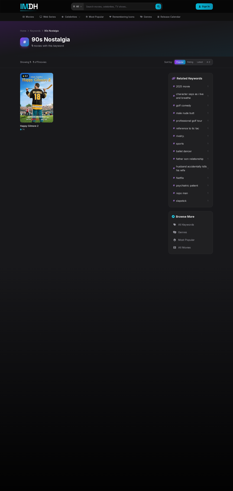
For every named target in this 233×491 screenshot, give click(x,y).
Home (23, 30)
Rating (190, 62)
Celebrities (71, 16)
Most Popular (96, 16)
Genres (148, 16)
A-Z (208, 62)
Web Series (49, 16)
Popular (180, 62)
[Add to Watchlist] (49, 76)
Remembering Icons (123, 16)
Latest (200, 62)
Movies (30, 16)
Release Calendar (170, 16)
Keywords (35, 30)
